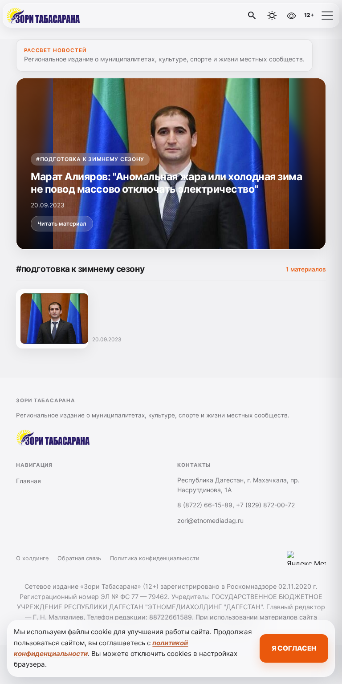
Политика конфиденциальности (155, 558)
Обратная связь (79, 558)
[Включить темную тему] (272, 15)
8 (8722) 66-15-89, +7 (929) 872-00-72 (236, 505)
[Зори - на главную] (43, 15)
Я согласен (294, 648)
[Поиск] (252, 15)
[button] (327, 15)
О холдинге (32, 558)
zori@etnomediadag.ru (210, 520)
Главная (28, 481)
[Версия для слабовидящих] (291, 15)
